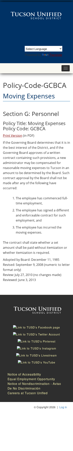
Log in (63, 407)
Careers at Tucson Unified (28, 393)
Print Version (12, 135)
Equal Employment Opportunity (31, 379)
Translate (55, 55)
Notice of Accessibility (24, 374)
